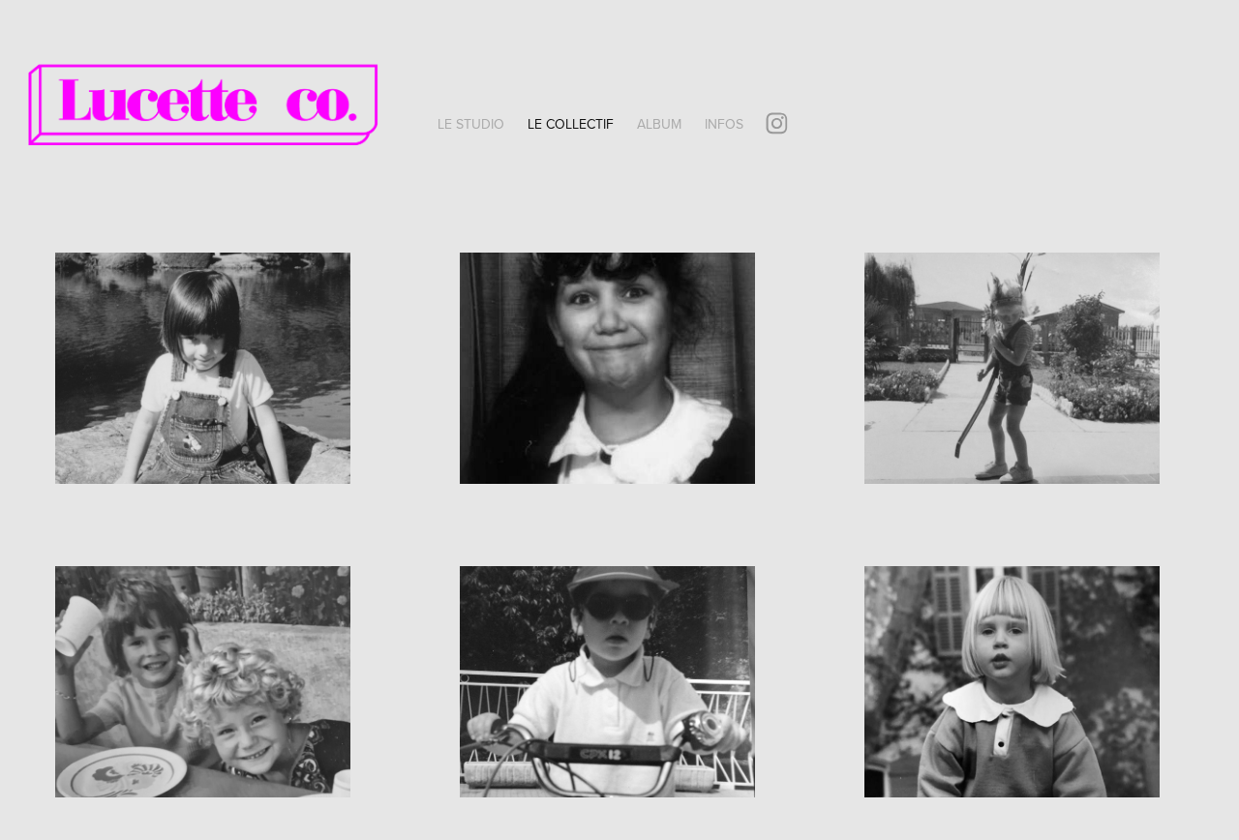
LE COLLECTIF (571, 124)
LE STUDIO (471, 124)
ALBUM (659, 124)
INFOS (724, 124)
